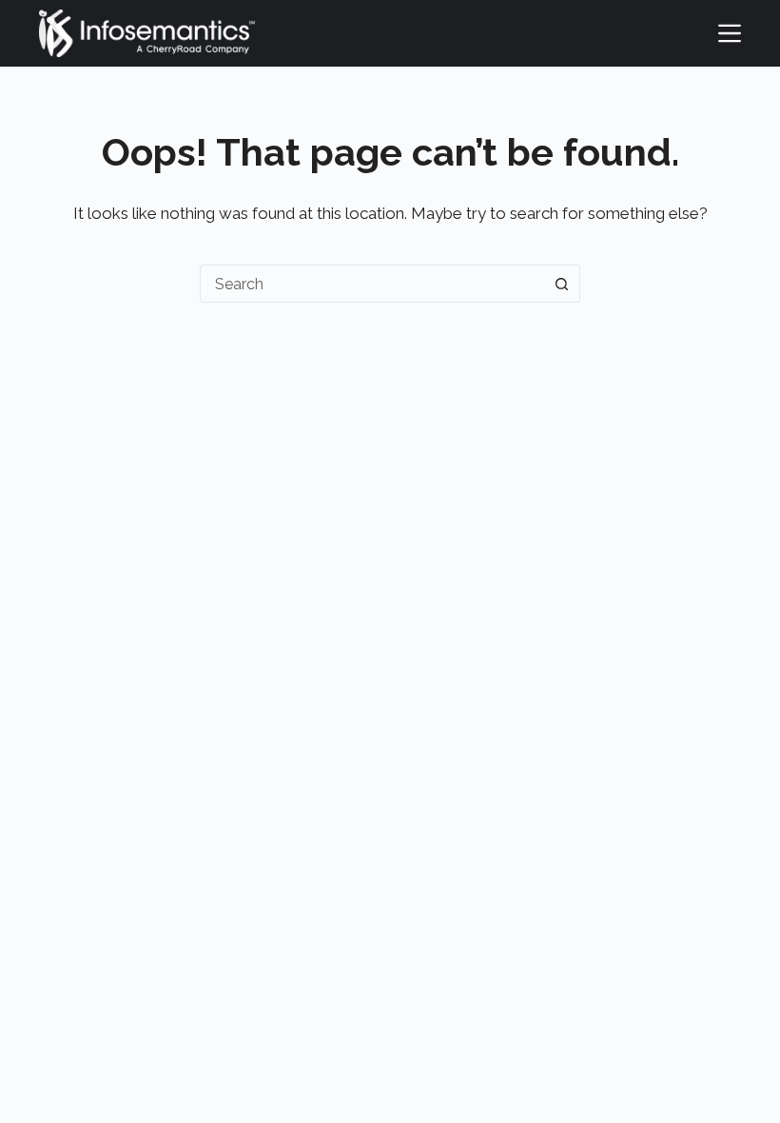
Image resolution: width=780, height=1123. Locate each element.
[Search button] (561, 284)
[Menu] (729, 33)
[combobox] (372, 284)
